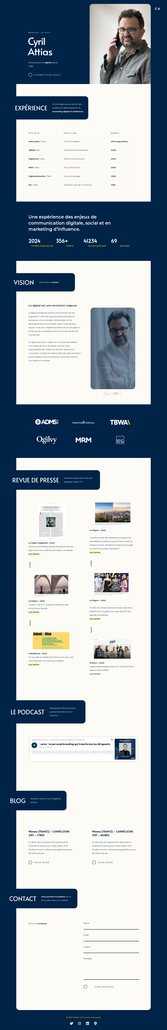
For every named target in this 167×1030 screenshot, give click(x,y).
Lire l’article (33, 554)
